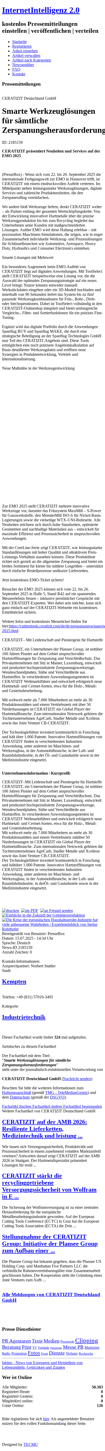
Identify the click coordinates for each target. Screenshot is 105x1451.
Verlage (72, 1353)
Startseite (19, 41)
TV (34, 1347)
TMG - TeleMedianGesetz (66, 1092)
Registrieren (22, 46)
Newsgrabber (23, 65)
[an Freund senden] (56, 910)
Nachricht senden (77, 1079)
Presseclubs (56, 1347)
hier (46, 1419)
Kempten (14, 981)
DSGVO (57, 1097)
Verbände (43, 1347)
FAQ (16, 69)
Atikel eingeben (25, 51)
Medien (51, 1341)
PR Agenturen (16, 1341)
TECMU (30, 1444)
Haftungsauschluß (16, 1092)
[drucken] (10, 910)
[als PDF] (29, 910)
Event (44, 1353)
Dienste (57, 1353)
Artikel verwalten (26, 55)
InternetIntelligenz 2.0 (41, 10)
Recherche (86, 1353)
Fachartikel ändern (47, 1106)
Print (26, 1347)
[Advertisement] (52, 437)
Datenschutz (20, 1097)
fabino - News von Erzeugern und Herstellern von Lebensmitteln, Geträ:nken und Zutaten (42, 1365)
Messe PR (73, 1347)
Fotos (34, 1353)
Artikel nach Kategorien (31, 60)
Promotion (19, 1353)
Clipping (86, 1340)
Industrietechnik (23, 1017)
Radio (6, 1353)
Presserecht (67, 1341)
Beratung (11, 1347)
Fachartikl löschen (17, 1106)
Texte (37, 1341)
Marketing (92, 1347)
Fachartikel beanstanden (82, 1106)
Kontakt (18, 74)
